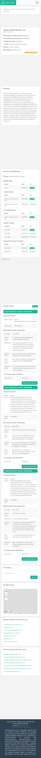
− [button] (6, 594)
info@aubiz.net (24, 725)
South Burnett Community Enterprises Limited (17, 668)
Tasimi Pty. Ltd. (7, 639)
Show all (35, 306)
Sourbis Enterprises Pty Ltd (11, 671)
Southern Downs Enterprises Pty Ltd (14, 663)
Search (34, 577)
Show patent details (29, 383)
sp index (24, 9)
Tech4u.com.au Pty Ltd (10, 641)
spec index (6, 11)
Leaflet (15, 613)
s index (19, 9)
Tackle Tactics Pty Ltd (9, 636)
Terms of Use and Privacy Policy (20, 727)
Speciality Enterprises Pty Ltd (12, 654)
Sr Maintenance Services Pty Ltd (12, 624)
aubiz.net (6, 9)
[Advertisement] (20, 20)
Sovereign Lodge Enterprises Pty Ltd (14, 657)
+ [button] (6, 591)
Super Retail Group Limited (11, 633)
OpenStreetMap (27, 613)
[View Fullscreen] (6, 598)
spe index (31, 9)
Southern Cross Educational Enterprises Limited (17, 666)
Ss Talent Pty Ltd (8, 627)
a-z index (13, 9)
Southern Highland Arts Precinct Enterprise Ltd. (17, 660)
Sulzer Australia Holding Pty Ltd (12, 630)
